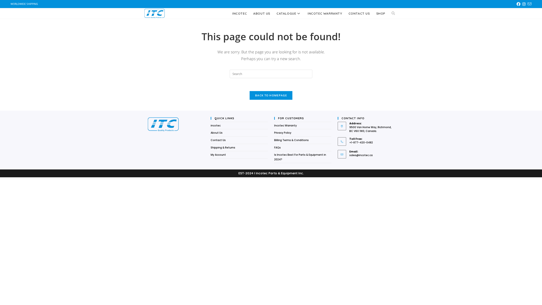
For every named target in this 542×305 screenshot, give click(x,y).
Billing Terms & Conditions (291, 140)
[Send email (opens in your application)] (529, 4)
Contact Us (218, 140)
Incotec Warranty (285, 125)
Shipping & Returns (223, 147)
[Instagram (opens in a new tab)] (524, 4)
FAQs (277, 147)
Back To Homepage (271, 95)
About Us (217, 132)
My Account (218, 155)
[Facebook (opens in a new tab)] (519, 4)
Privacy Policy (282, 132)
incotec (216, 125)
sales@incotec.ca (361, 155)
